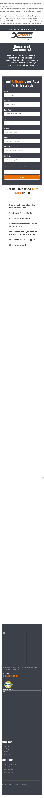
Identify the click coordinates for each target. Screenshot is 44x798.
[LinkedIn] (27, 26)
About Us (6, 746)
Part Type (8, 110)
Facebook (4, 790)
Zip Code (8, 156)
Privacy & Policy (8, 769)
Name (7, 128)
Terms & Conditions (10, 764)
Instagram (11, 790)
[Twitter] (20, 26)
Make (6, 91)
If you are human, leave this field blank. (17, 167)
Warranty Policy (8, 772)
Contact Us (7, 754)
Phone (7, 147)
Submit (22, 177)
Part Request (7, 749)
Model (7, 101)
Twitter (8, 790)
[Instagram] (24, 26)
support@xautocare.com (29, 29)
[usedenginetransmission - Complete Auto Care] (22, 36)
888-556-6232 (13, 29)
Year (6, 119)
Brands (6, 751)
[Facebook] (16, 26)
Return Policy (7, 767)
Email (6, 138)
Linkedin (15, 790)
